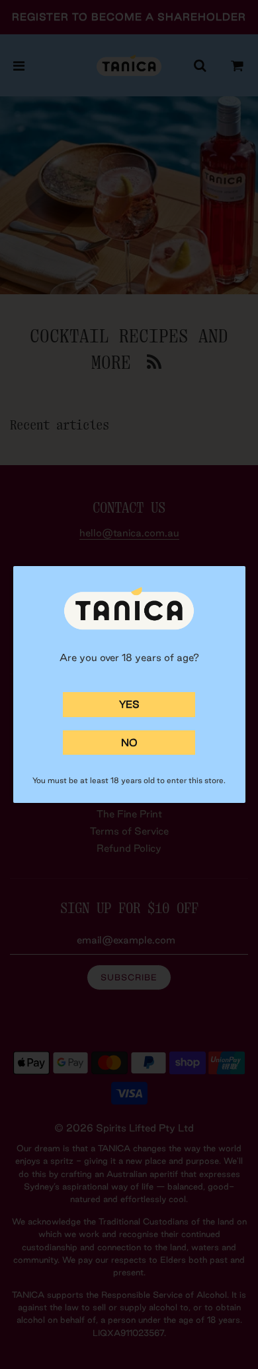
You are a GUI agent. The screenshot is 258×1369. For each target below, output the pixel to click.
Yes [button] (129, 704)
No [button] (129, 742)
